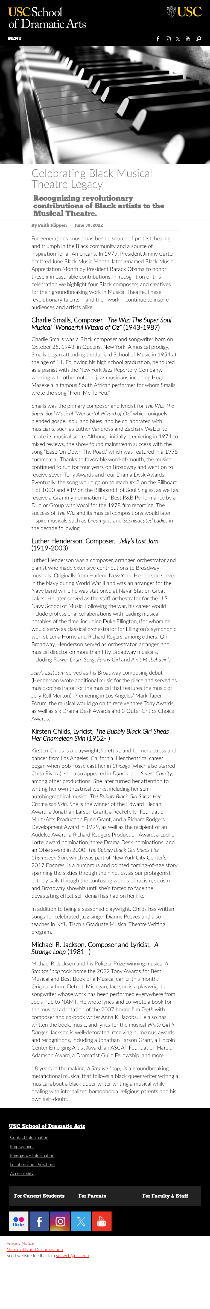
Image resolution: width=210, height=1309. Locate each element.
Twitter (178, 37)
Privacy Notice (20, 1243)
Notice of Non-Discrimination (35, 1250)
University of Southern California (184, 10)
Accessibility (22, 1173)
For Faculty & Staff (165, 1196)
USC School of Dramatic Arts (47, 1126)
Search (198, 37)
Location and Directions (32, 1164)
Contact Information (29, 1137)
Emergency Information (32, 1155)
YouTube (188, 37)
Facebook (158, 37)
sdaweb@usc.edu (72, 1256)
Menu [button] (15, 38)
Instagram (168, 37)
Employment (22, 1146)
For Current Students (39, 1196)
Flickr (18, 1221)
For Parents (92, 1196)
